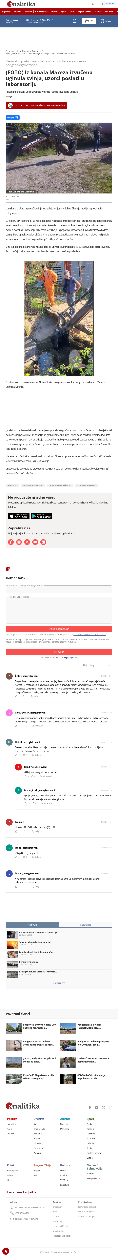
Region (37, 1170)
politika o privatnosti (82, 634)
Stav (35, 1124)
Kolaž (72, 12)
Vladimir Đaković (86, 485)
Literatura (64, 1185)
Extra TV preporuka (86, 1211)
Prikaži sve (59, 983)
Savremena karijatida (21, 1192)
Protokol (10, 1133)
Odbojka (90, 1143)
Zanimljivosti (12, 1170)
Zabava (10, 1175)
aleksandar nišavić (60, 485)
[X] (27, 542)
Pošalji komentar (59, 629)
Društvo (28, 12)
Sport (63, 12)
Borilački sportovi (94, 1153)
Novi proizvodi (93, 1178)
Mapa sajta (58, 1231)
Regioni (37, 1138)
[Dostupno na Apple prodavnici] (19, 516)
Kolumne (109, 12)
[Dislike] (23, 696)
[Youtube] (35, 542)
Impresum (57, 1207)
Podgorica (36, 51)
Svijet (36, 1175)
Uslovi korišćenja (60, 1226)
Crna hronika (41, 12)
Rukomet (91, 1133)
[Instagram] (19, 542)
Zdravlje (37, 1143)
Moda (9, 1180)
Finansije (64, 1124)
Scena (63, 1170)
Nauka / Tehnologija (95, 1167)
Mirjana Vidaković (33, 485)
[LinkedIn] (43, 542)
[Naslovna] (5, 1251)
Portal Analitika (12, 51)
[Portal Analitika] (23, 1105)
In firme (90, 1173)
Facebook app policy (62, 1236)
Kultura (98, 12)
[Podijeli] (75, 21)
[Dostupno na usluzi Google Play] (41, 516)
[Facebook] (11, 542)
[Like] (16, 696)
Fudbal (90, 1124)
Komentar (11, 1124)
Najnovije (6, 12)
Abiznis (54, 12)
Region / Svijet (84, 12)
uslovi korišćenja (98, 634)
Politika (17, 12)
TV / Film (64, 1180)
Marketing (64, 1129)
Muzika (63, 1175)
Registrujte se (70, 657)
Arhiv (55, 1211)
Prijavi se (59, 652)
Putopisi (37, 1153)
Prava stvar (38, 1148)
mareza (12, 485)
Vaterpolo (91, 1138)
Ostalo (90, 1158)
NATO (9, 1129)
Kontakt (56, 1216)
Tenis (89, 1148)
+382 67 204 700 (22, 1213)
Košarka (90, 1129)
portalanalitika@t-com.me (26, 1219)
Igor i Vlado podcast (87, 1207)
